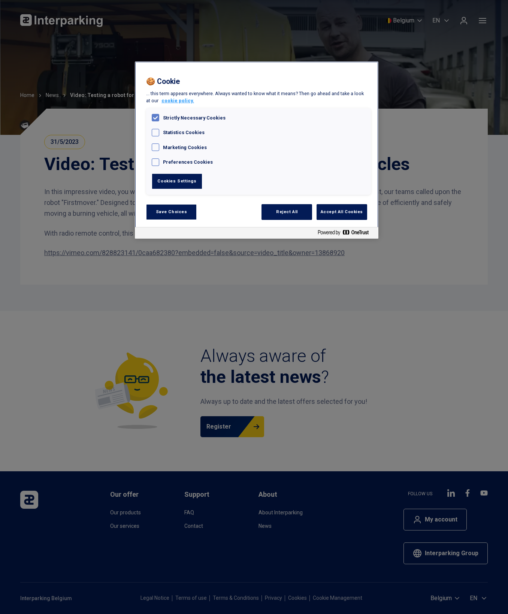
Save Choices (171, 211)
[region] (256, 150)
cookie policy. (177, 100)
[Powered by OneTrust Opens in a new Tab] (346, 234)
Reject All (287, 211)
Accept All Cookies (342, 211)
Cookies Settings (176, 181)
